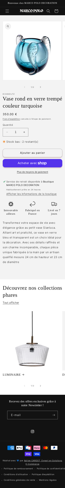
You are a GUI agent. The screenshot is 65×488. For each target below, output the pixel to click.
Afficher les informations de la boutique (31, 193)
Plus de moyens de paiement (32, 171)
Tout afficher (11, 302)
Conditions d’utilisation (16, 474)
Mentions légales (48, 480)
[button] (7, 11)
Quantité (8, 124)
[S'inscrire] (54, 415)
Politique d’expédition (43, 474)
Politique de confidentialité (51, 468)
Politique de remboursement (18, 468)
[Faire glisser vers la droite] (40, 87)
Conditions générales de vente (19, 480)
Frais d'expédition (11, 119)
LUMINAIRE (12, 374)
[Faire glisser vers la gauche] (25, 87)
